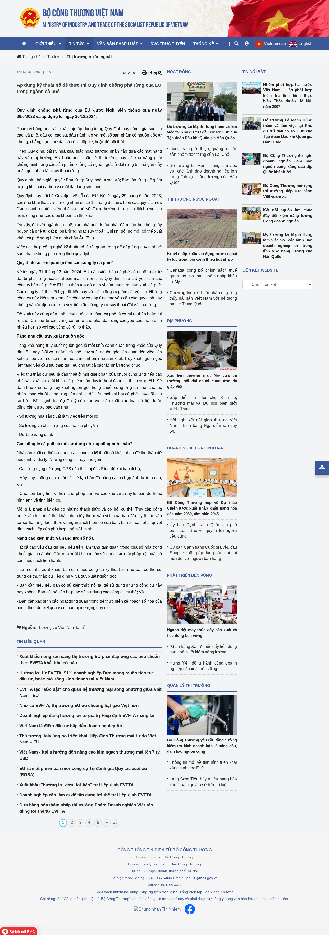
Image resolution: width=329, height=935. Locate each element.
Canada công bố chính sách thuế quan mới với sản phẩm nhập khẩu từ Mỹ (203, 276)
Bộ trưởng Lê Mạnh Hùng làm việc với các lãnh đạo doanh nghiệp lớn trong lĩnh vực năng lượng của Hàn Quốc (287, 245)
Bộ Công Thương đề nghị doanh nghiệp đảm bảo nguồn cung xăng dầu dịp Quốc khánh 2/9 (287, 163)
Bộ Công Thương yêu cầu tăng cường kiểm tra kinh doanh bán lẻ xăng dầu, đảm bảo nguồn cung (202, 746)
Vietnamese (275, 43)
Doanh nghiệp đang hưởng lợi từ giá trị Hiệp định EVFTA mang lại (86, 715)
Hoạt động (179, 72)
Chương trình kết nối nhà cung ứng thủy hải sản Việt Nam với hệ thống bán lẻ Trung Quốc (203, 298)
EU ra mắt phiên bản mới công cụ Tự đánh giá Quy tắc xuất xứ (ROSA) (83, 771)
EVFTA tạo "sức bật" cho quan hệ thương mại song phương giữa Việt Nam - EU (90, 692)
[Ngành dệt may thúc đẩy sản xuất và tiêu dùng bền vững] (202, 604)
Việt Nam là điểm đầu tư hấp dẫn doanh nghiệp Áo (70, 725)
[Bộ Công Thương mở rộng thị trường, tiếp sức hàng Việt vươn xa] (252, 189)
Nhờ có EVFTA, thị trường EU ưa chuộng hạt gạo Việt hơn (79, 705)
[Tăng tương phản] (155, 72)
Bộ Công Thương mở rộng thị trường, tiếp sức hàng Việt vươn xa (287, 191)
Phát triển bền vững (189, 575)
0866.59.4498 (171, 885)
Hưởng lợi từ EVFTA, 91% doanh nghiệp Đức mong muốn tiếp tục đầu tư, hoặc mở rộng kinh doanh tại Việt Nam (86, 676)
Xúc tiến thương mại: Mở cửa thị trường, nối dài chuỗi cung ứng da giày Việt (202, 381)
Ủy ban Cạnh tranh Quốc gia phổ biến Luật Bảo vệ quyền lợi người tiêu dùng (203, 530)
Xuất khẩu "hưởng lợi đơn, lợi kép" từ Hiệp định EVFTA (76, 785)
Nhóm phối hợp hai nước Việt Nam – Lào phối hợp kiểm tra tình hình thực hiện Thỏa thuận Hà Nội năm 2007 (287, 95)
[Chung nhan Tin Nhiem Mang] (157, 909)
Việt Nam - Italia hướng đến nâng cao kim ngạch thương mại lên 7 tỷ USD (89, 755)
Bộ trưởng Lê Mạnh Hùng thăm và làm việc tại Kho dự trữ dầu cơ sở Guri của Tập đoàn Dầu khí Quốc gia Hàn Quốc (202, 132)
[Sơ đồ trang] (322, 468)
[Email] (150, 72)
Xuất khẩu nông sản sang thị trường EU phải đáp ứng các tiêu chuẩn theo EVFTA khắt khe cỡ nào (89, 659)
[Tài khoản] (246, 43)
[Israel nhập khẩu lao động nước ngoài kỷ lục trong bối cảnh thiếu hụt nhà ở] (202, 228)
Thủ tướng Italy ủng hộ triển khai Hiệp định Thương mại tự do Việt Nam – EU (87, 739)
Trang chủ (31, 57)
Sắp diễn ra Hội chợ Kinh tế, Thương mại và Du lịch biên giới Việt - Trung (203, 403)
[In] (144, 72)
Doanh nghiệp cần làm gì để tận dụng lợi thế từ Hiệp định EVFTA (85, 795)
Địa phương (179, 321)
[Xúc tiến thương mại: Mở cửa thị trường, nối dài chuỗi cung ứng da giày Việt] (202, 350)
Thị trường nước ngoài (89, 57)
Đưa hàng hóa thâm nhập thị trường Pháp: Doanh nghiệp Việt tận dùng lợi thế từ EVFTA (86, 808)
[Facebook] (190, 909)
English (305, 43)
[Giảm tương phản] (160, 72)
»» (115, 822)
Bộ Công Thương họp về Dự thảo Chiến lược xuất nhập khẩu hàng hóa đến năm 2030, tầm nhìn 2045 (202, 508)
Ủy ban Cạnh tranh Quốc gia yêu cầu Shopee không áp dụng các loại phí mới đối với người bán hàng (203, 553)
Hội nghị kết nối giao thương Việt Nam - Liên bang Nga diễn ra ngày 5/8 (203, 425)
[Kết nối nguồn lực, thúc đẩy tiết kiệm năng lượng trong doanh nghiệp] (252, 213)
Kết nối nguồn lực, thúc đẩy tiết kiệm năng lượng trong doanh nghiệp (287, 215)
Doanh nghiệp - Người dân (195, 448)
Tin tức (53, 57)
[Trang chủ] (104, 18)
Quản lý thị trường (188, 685)
